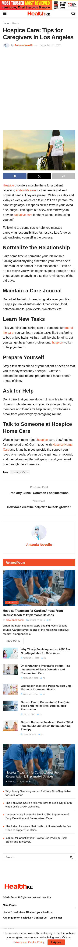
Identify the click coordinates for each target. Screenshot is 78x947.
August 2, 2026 (30, 694)
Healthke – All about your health (31, 912)
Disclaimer (56, 917)
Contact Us (40, 917)
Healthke (46, 897)
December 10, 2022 (50, 45)
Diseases (11, 602)
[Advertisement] (39, 88)
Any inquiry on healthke (17, 917)
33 (43, 694)
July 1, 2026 (29, 714)
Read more (13, 641)
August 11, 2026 (31, 658)
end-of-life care (26, 190)
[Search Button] (71, 857)
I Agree (56, 942)
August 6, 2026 (30, 678)
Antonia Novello (24, 45)
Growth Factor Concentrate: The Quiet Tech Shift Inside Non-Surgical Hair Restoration (45, 706)
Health (15, 23)
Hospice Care (20, 472)
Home (6, 23)
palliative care (23, 214)
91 (49, 620)
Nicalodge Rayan (15, 620)
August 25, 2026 (36, 620)
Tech (13, 897)
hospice (57, 342)
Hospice (8, 185)
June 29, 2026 (30, 734)
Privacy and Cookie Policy (28, 942)
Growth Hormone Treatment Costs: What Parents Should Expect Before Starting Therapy (47, 726)
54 (44, 658)
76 (43, 678)
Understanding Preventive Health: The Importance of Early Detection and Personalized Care (45, 669)
